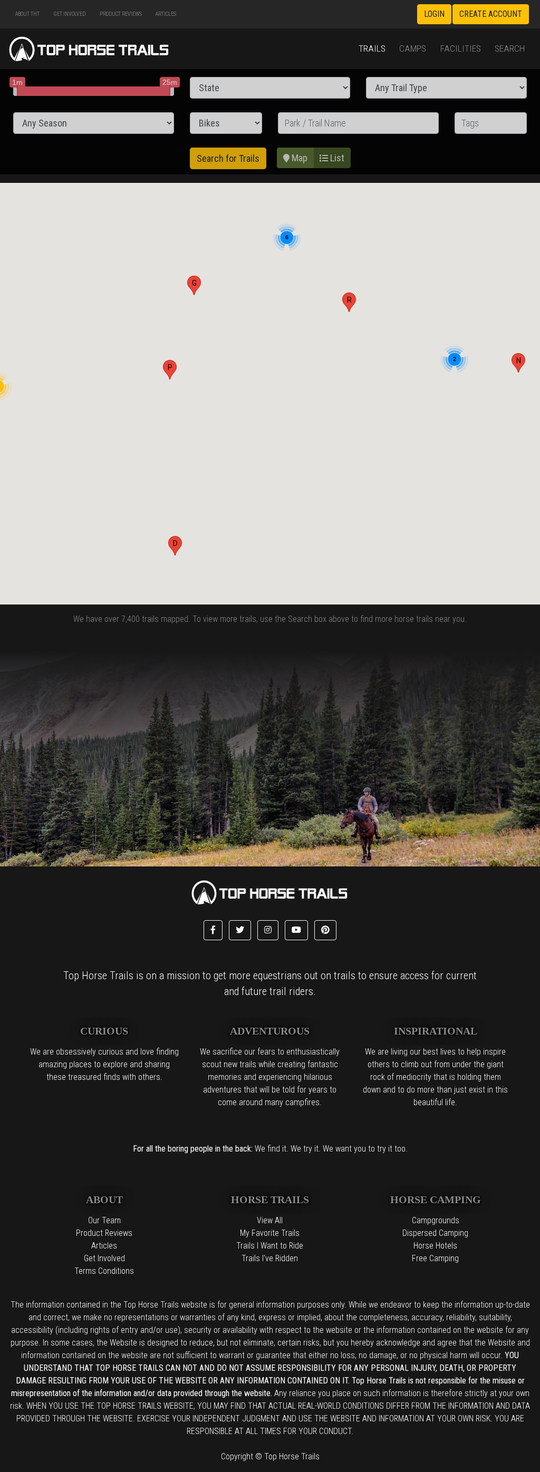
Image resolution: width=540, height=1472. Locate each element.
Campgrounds (435, 1220)
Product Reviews (121, 14)
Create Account (490, 14)
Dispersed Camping (435, 1233)
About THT (27, 14)
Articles (166, 14)
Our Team (104, 1220)
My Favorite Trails (270, 1233)
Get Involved (69, 14)
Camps (412, 48)
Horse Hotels (435, 1246)
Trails (372, 48)
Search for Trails (228, 158)
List (336, 157)
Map (298, 157)
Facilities (460, 48)
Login (434, 14)
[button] (175, 546)
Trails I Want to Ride (269, 1246)
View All (270, 1220)
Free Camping (435, 1258)
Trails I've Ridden (270, 1258)
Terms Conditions (104, 1271)
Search (510, 48)
